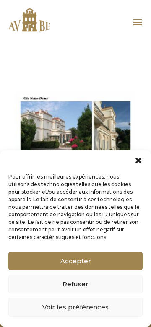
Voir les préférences (75, 307)
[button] (138, 160)
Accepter (75, 261)
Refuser (75, 284)
